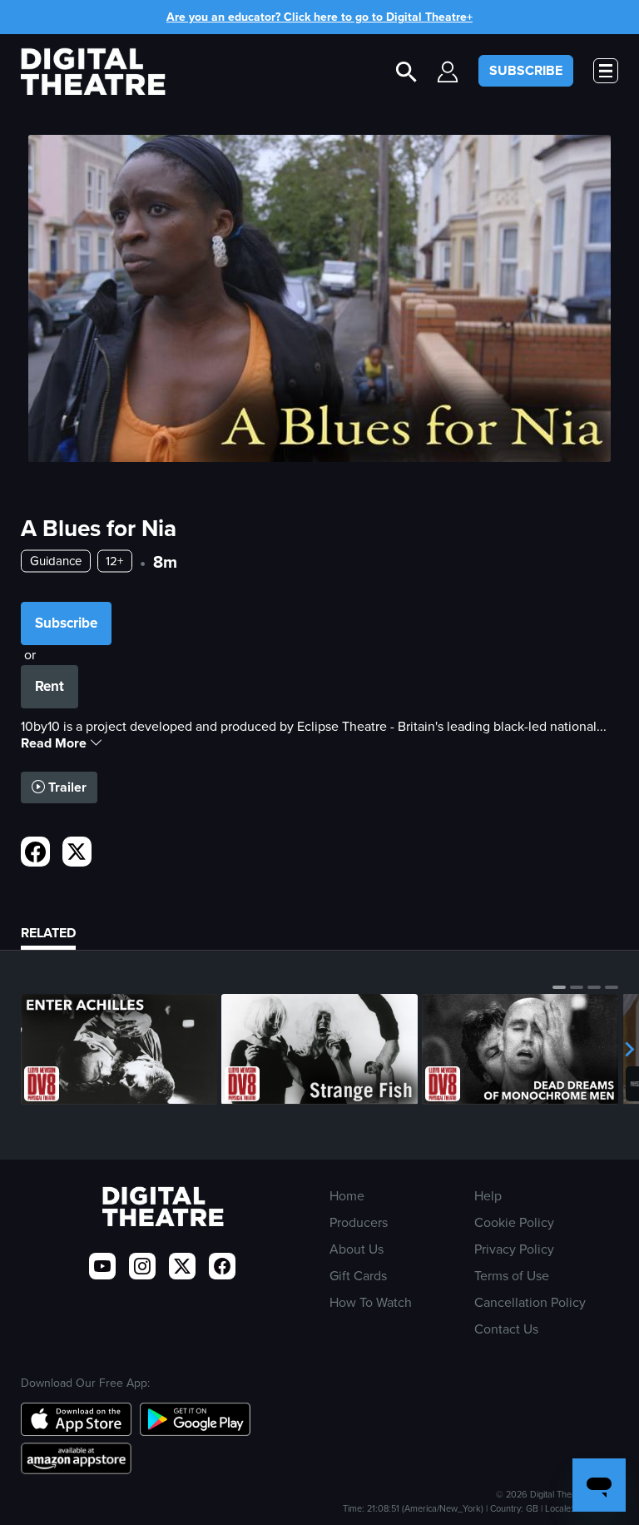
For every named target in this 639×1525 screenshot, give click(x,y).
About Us (356, 1249)
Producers (358, 1222)
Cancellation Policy (530, 1302)
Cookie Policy (514, 1222)
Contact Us (506, 1329)
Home (346, 1195)
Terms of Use (511, 1275)
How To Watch (370, 1302)
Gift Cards (358, 1275)
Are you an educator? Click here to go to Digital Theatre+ (319, 17)
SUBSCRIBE (525, 70)
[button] (559, 987)
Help (488, 1195)
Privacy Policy (514, 1249)
